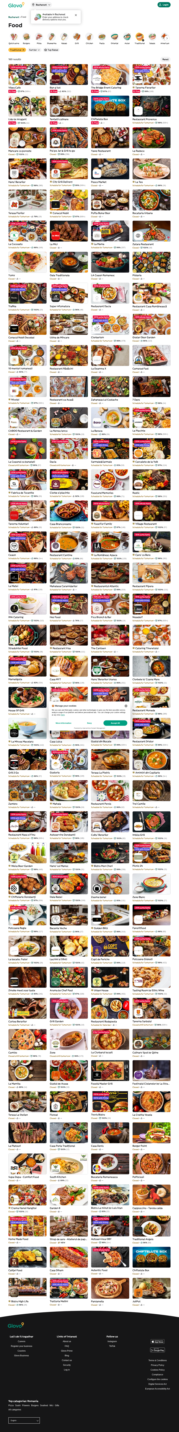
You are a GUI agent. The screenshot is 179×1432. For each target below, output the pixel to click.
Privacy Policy (157, 1365)
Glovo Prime (67, 1351)
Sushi (18, 1405)
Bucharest (13, 17)
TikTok (112, 1346)
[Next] (167, 38)
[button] (13, 38)
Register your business (21, 1346)
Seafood (44, 1405)
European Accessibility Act (157, 1389)
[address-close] (75, 15)
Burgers (35, 1405)
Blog (67, 1355)
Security (67, 1365)
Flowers (26, 1405)
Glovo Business (21, 1355)
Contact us (67, 1360)
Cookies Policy (158, 1370)
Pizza (11, 1405)
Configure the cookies (157, 1379)
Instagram (112, 1341)
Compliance (157, 1374)
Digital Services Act (157, 1384)
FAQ (67, 1346)
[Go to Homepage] (16, 4)
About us (67, 1341)
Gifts (57, 1405)
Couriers (22, 1351)
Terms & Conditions (157, 1360)
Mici (51, 1405)
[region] (89, 38)
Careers (21, 1341)
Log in (67, 1370)
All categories (14, 1410)
